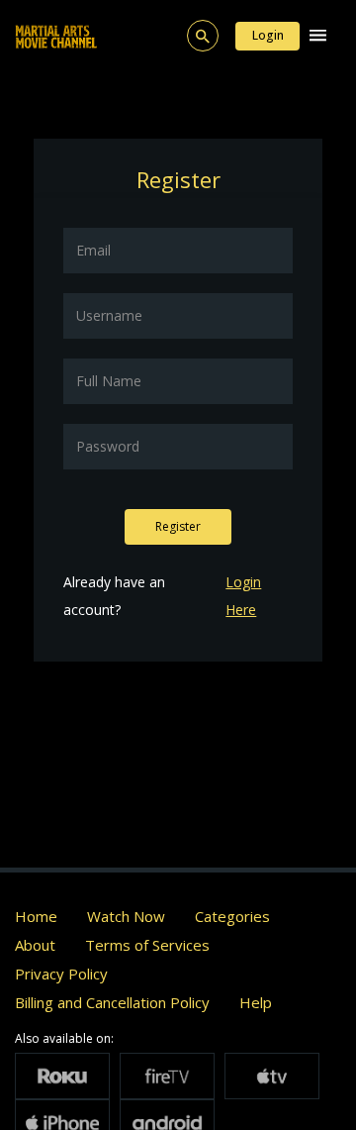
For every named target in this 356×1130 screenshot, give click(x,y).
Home (36, 916)
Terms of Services (147, 945)
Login (268, 35)
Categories (232, 916)
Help (255, 1002)
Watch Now (126, 916)
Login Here (243, 595)
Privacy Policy (61, 973)
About (35, 945)
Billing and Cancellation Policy (112, 1002)
